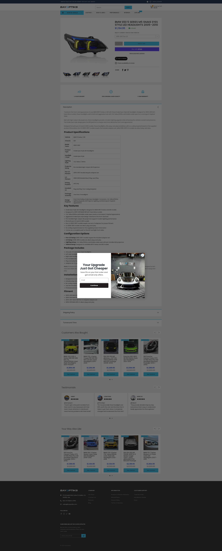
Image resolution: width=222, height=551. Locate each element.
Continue (94, 285)
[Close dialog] (142, 255)
